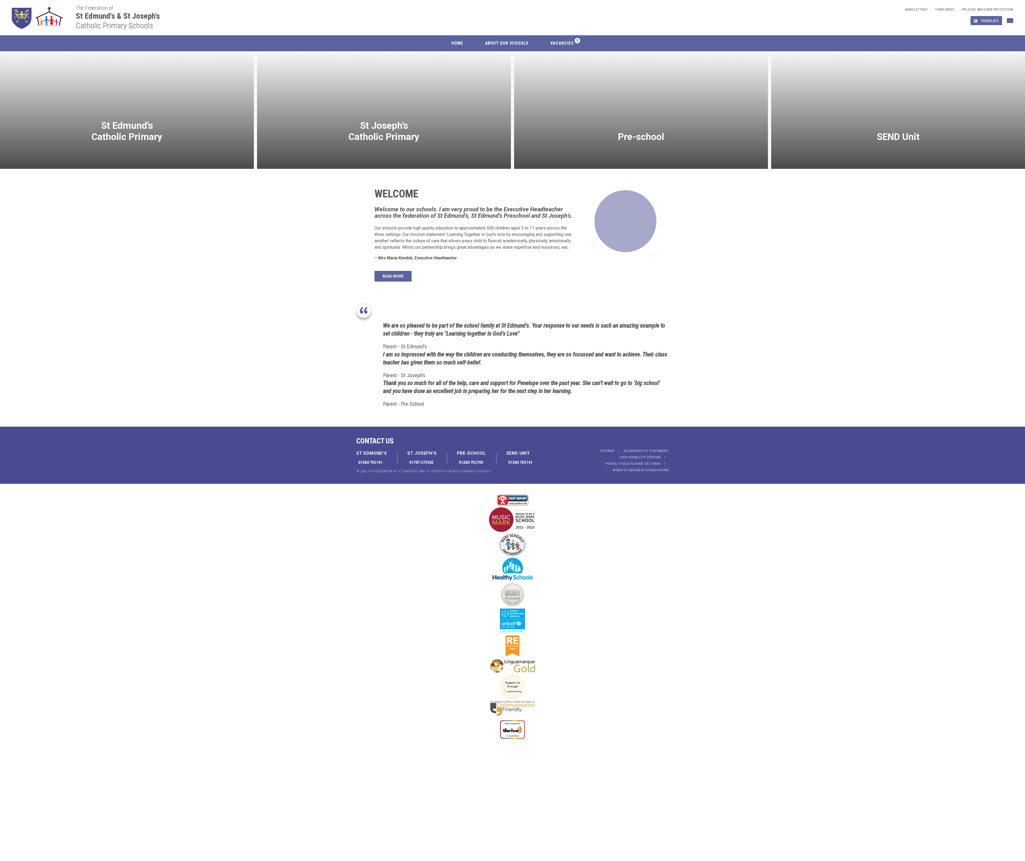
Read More (393, 276)
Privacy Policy (618, 464)
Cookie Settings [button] (646, 464)
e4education (657, 470)
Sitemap (607, 451)
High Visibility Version (640, 457)
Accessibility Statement (646, 451)
